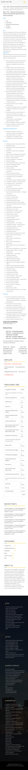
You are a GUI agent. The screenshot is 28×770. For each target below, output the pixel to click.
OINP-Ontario (8, 735)
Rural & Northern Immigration (12, 749)
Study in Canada (8, 556)
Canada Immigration (8, 341)
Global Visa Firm (6, 1)
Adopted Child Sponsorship (11, 754)
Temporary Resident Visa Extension (13, 681)
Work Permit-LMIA (9, 621)
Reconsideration (9, 688)
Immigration (16, 341)
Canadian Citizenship (10, 683)
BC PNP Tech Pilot (9, 726)
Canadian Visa (7, 546)
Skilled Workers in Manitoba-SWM (13, 734)
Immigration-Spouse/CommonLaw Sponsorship (13, 712)
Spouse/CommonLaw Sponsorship (10, 469)
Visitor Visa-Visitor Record (11, 608)
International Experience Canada (13, 619)
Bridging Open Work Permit (10, 372)
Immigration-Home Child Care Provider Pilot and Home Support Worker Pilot (14, 723)
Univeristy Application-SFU (11, 643)
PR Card (7, 488)
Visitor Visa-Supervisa (10, 611)
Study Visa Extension (9, 367)
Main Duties (9, 23)
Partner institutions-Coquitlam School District (14, 650)
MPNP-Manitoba (9, 732)
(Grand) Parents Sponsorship (12, 474)
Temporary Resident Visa (11, 398)
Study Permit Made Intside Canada (11, 416)
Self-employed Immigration (11, 455)
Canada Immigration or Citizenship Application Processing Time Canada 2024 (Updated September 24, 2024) (15, 532)
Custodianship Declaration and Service (14, 656)
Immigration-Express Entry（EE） (13, 704)
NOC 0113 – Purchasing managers (14, 331)
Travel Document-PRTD (10, 613)
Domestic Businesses (9, 548)
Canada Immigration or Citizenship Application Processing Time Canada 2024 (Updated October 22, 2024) (15, 510)
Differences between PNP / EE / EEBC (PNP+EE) (14, 709)
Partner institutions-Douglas (12, 646)
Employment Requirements (12, 24)
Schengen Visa (8, 689)
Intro (7, 21)
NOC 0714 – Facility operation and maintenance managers (14, 334)
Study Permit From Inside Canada (13, 616)
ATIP (6, 686)
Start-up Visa (8, 464)
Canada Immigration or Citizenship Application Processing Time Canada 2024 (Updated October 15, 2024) (15, 515)
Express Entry (7, 364)
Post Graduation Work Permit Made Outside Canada (12, 426)
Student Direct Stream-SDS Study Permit (14, 654)
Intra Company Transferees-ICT (12, 675)
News (5, 553)
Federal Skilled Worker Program (10, 459)
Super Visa (7, 407)
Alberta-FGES (8, 743)
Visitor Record (22, 372)
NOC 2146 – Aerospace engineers (14, 336)
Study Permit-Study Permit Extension (14, 618)
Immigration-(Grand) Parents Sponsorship (12, 715)
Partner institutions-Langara (11, 648)
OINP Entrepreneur (9, 737)
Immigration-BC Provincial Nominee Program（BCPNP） (13, 706)
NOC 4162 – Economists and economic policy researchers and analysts (22, 350)
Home (4, 6)
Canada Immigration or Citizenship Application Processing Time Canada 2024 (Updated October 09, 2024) (15, 521)
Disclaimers (9, 765)
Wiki (8, 6)
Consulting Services (9, 375)
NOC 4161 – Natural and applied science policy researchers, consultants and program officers (9, 350)
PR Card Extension (9, 685)
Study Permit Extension (10, 421)
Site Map (22, 765)
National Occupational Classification (19, 6)
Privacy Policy (16, 765)
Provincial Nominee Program (11, 450)
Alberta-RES (8, 740)
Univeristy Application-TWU (11, 645)
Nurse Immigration (9, 752)
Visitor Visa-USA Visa (10, 610)
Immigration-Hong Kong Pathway (13, 744)
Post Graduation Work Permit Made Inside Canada (12, 430)
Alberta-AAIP (8, 738)
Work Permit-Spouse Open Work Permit (14, 622)
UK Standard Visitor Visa (11, 691)
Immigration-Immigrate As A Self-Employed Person (13, 719)
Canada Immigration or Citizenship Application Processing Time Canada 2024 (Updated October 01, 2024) (15, 526)
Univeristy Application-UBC (11, 642)
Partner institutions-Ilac (10, 653)
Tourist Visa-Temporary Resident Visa (14, 607)
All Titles (8, 26)
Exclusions (8, 28)
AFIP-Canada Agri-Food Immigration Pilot (14, 746)
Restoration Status (9, 657)
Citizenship (7, 484)
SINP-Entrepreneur (9, 730)
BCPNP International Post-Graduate (13, 727)
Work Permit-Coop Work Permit (12, 625)
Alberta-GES (8, 741)
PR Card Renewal (9, 491)
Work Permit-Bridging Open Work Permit (14, 671)
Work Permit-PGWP (10, 624)
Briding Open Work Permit (11, 435)
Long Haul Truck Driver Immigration (13, 751)
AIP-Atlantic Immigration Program (13, 748)
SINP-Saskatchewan (10, 729)
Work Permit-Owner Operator (12, 627)
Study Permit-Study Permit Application (14, 614)
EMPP (6, 628)
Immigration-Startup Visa (11, 721)
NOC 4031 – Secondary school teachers (16, 338)
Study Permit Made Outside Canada (11, 411)
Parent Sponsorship (16, 364)
